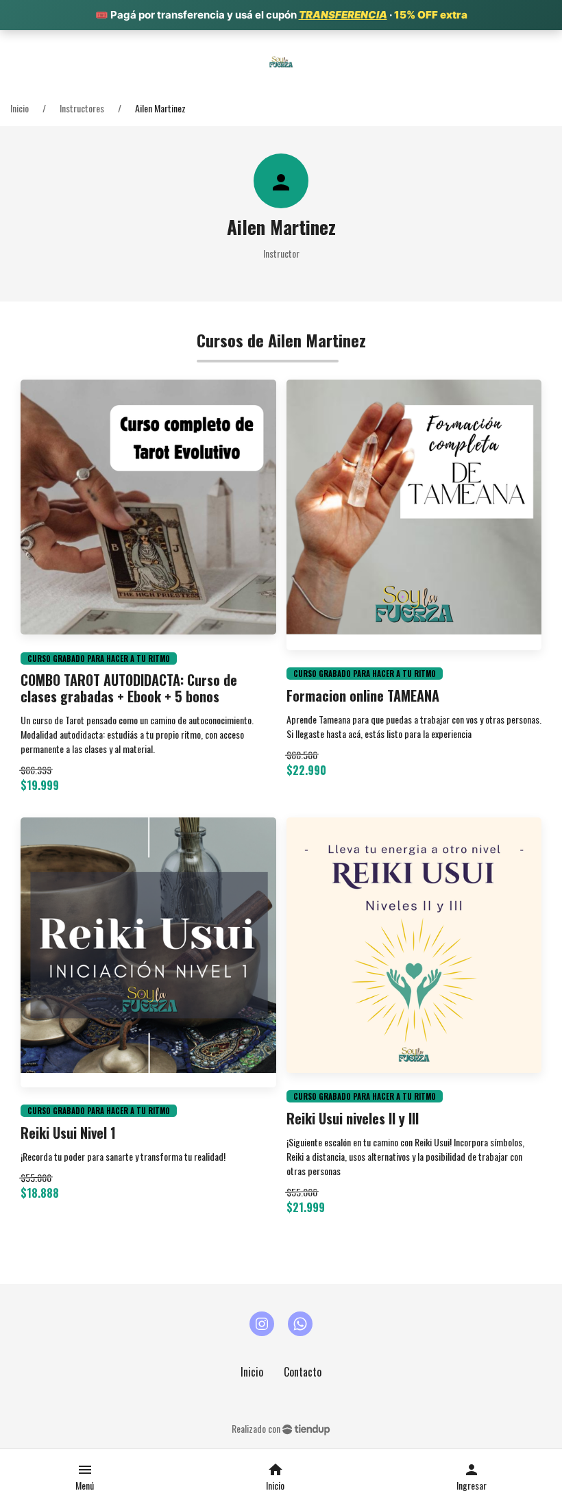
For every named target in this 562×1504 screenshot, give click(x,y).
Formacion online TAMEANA (362, 695)
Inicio (19, 108)
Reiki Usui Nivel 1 (68, 1132)
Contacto (302, 1372)
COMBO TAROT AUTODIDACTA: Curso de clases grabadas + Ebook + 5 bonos (129, 687)
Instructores (82, 108)
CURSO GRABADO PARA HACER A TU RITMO (98, 658)
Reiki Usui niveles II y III (352, 1118)
